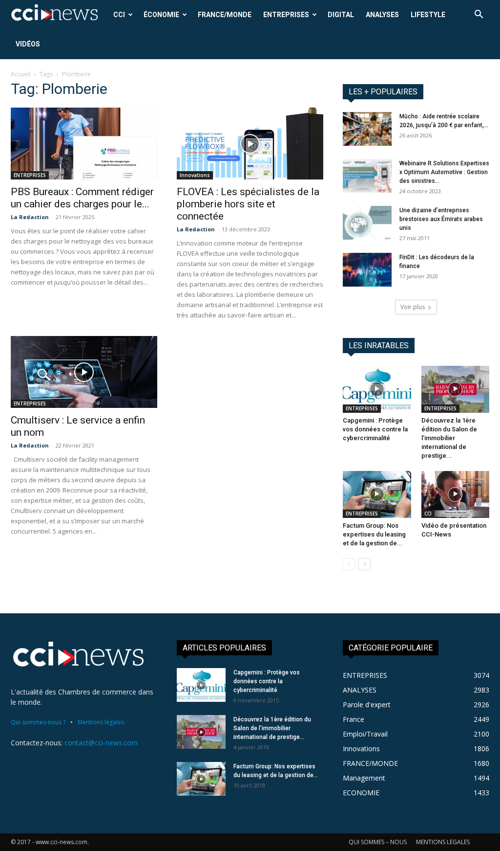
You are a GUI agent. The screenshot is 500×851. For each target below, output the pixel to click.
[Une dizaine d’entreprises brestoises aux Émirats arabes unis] (367, 223)
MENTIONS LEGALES (443, 842)
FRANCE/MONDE (224, 15)
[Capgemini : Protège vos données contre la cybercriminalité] (377, 389)
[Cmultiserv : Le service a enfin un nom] (84, 372)
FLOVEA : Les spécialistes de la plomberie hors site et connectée (248, 204)
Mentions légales (101, 722)
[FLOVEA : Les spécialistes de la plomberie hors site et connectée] (250, 143)
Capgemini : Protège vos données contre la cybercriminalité (375, 429)
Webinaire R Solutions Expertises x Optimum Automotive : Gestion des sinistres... (444, 172)
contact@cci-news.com (101, 742)
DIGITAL (341, 15)
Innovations (195, 175)
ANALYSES (382, 15)
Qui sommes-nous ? (38, 722)
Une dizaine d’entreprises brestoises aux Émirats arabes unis (441, 219)
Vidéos (28, 44)
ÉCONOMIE (161, 15)
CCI (119, 15)
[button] (478, 15)
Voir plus (412, 307)
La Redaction (30, 217)
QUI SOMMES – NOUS (378, 842)
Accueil (20, 74)
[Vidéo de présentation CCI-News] (455, 494)
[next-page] (364, 564)
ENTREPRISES (286, 15)
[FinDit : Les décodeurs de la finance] (367, 270)
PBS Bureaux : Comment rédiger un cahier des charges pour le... (82, 198)
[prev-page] (349, 564)
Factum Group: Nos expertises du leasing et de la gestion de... (374, 534)
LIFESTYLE (428, 15)
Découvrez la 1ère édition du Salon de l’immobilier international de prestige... (449, 438)
